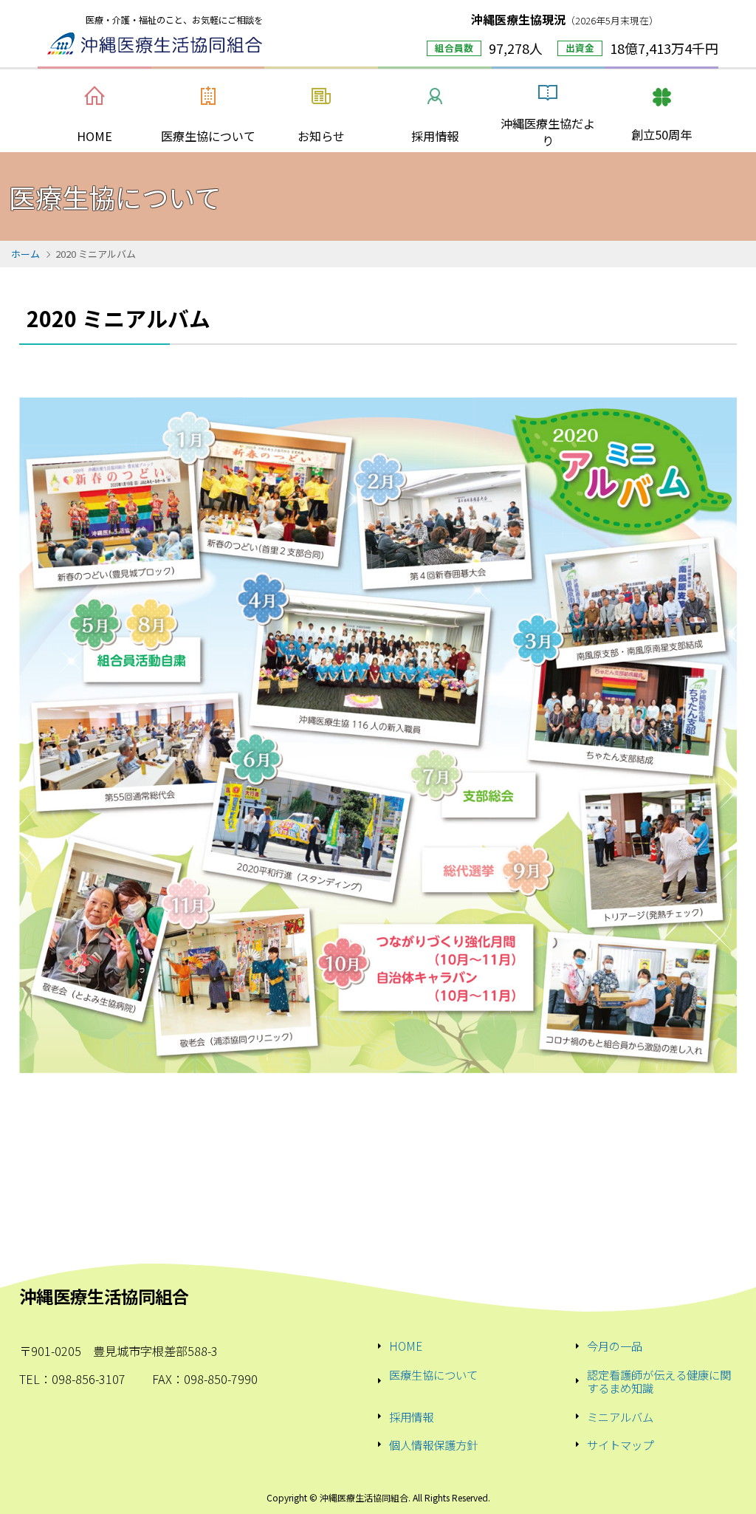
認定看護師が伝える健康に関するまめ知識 (659, 1381)
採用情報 (411, 1416)
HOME (405, 1345)
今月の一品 (614, 1345)
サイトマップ (620, 1444)
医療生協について (433, 1375)
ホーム (25, 254)
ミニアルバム (620, 1416)
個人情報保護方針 (433, 1444)
